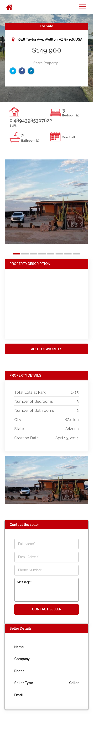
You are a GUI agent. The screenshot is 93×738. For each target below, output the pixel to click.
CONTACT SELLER (46, 609)
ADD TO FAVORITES (46, 349)
